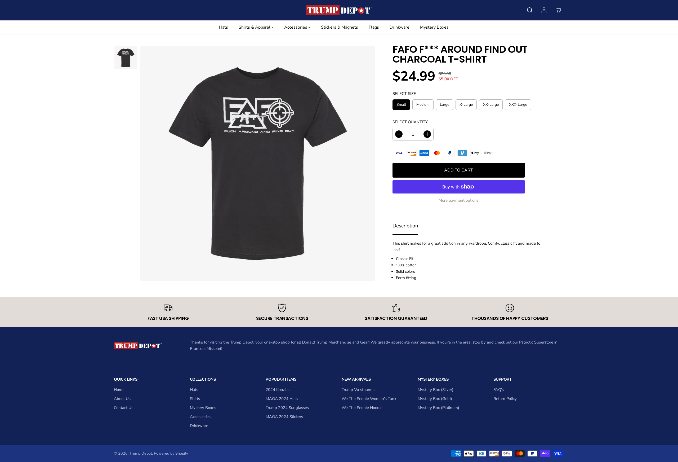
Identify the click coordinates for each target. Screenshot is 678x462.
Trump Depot (141, 453)
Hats (223, 27)
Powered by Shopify (171, 453)
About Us (122, 398)
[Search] (530, 10)
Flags (374, 27)
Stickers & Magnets (339, 27)
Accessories (296, 27)
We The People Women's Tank (369, 398)
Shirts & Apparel (255, 27)
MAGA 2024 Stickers (284, 416)
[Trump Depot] (339, 10)
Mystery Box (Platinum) (438, 407)
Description (405, 225)
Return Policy (505, 398)
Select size (404, 93)
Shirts (195, 398)
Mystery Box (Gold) (435, 398)
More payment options (459, 200)
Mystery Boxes (434, 27)
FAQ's (498, 389)
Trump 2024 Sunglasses (287, 407)
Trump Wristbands (358, 389)
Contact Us (123, 407)
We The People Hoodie (362, 407)
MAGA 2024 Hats (282, 398)
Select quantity (410, 122)
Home (119, 389)
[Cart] (558, 10)
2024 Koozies (277, 389)
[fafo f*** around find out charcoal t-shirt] (257, 163)
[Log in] (544, 10)
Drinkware (399, 27)
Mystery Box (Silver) (435, 389)
